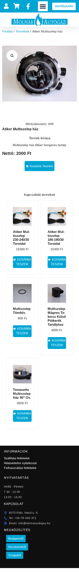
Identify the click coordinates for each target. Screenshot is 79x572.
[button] (43, 6)
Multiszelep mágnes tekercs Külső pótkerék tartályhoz (57, 316)
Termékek (22, 31)
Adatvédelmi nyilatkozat (20, 463)
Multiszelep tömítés (22, 311)
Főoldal (7, 31)
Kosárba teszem (41, 166)
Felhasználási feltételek (20, 468)
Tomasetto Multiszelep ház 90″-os (22, 393)
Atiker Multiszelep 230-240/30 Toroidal (21, 237)
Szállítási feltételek (17, 458)
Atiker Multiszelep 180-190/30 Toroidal (56, 237)
